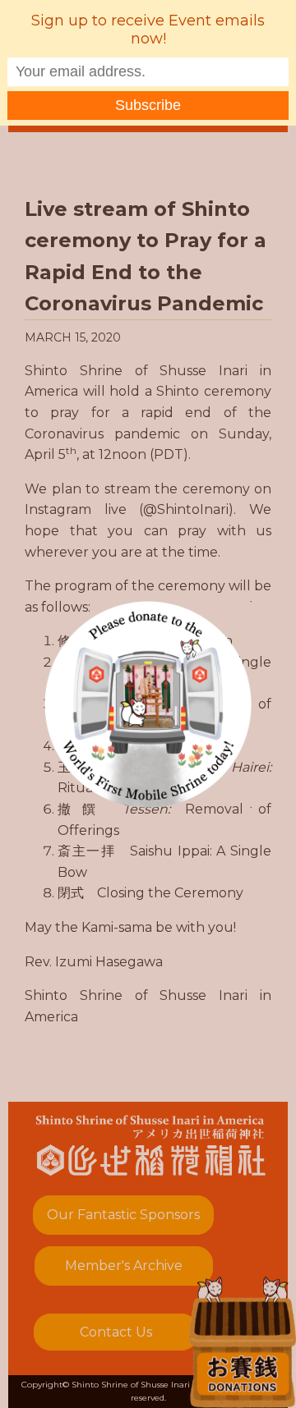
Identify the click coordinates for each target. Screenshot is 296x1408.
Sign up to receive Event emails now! (148, 29)
